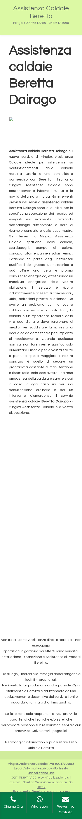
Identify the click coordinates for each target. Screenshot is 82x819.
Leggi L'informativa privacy (33, 768)
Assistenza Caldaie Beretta (41, 12)
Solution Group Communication (45, 782)
